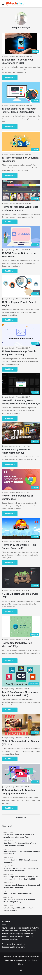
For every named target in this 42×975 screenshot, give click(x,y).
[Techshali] (15, 4)
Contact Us (19, 960)
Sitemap (21, 964)
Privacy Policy (31, 960)
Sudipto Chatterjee (21, 27)
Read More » (10, 78)
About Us (9, 960)
